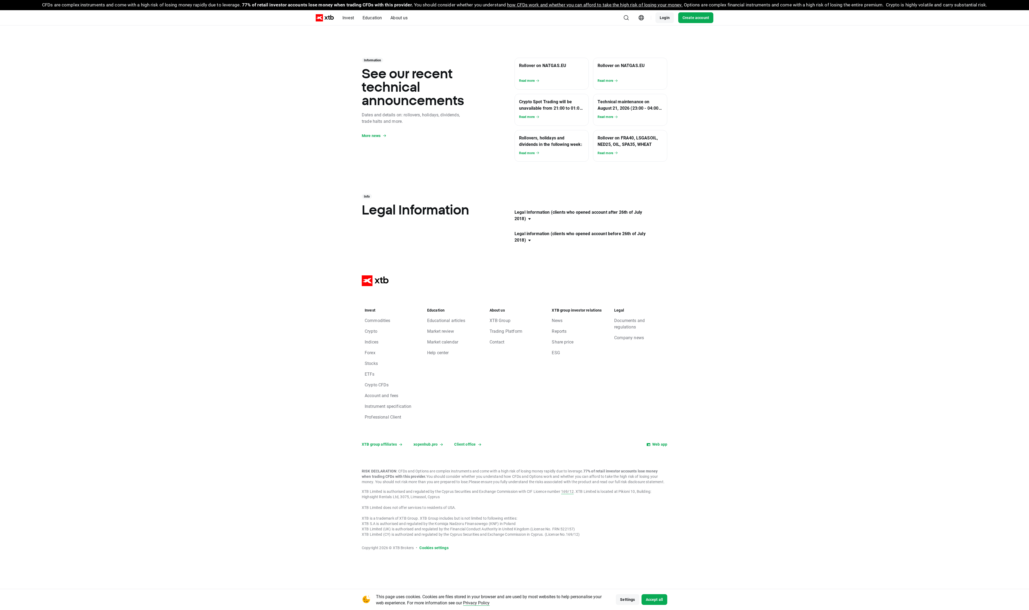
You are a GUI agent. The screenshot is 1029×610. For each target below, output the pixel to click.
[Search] (626, 17)
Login (665, 17)
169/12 (567, 491)
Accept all (654, 599)
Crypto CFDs (377, 384)
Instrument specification (388, 406)
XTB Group (500, 320)
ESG (556, 352)
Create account (696, 17)
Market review (440, 331)
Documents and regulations (629, 323)
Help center (438, 352)
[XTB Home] (325, 18)
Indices (371, 342)
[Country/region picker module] (641, 17)
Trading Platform (506, 331)
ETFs (370, 374)
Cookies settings (433, 547)
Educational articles (446, 320)
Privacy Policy (476, 602)
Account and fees (381, 395)
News (557, 320)
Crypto (371, 331)
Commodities (377, 320)
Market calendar (442, 342)
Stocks (371, 363)
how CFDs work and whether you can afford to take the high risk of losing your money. (595, 5)
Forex (370, 352)
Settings (627, 599)
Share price (562, 342)
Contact (497, 342)
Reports (559, 331)
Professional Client (383, 417)
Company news (629, 337)
